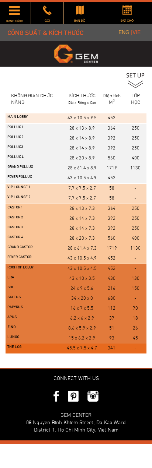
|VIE (136, 32)
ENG (124, 32)
